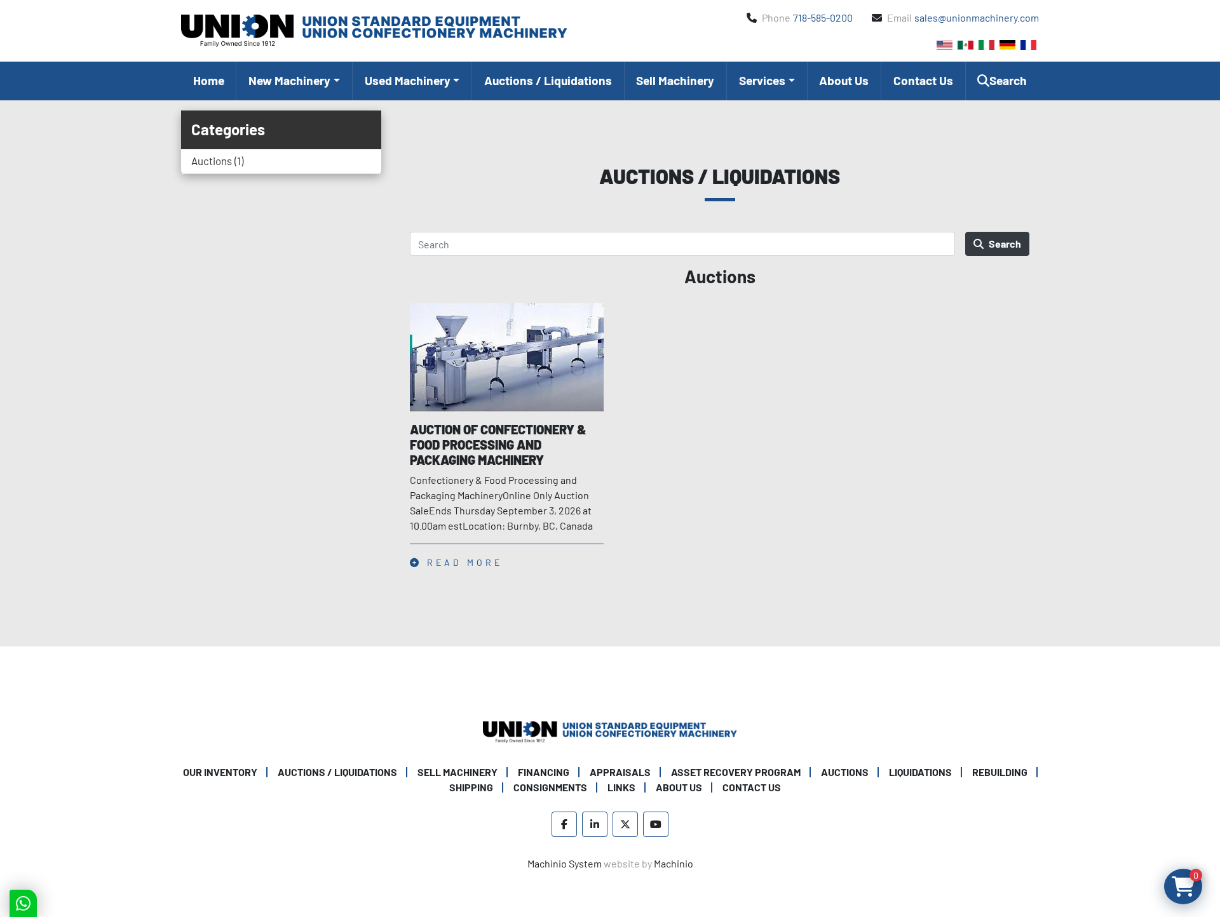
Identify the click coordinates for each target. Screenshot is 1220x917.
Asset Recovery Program (736, 772)
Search (1005, 244)
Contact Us (923, 80)
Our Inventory (220, 772)
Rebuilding (999, 772)
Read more (462, 562)
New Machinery (289, 80)
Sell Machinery (675, 80)
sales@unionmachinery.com (976, 17)
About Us (844, 80)
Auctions (845, 772)
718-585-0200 (823, 17)
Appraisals (620, 772)
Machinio (673, 863)
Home (208, 80)
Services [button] (762, 80)
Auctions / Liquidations (548, 80)
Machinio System (564, 863)
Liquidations (920, 772)
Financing (543, 772)
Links (621, 787)
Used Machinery (408, 80)
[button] (293, 81)
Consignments (550, 787)
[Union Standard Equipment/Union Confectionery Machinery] (610, 731)
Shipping (471, 787)
